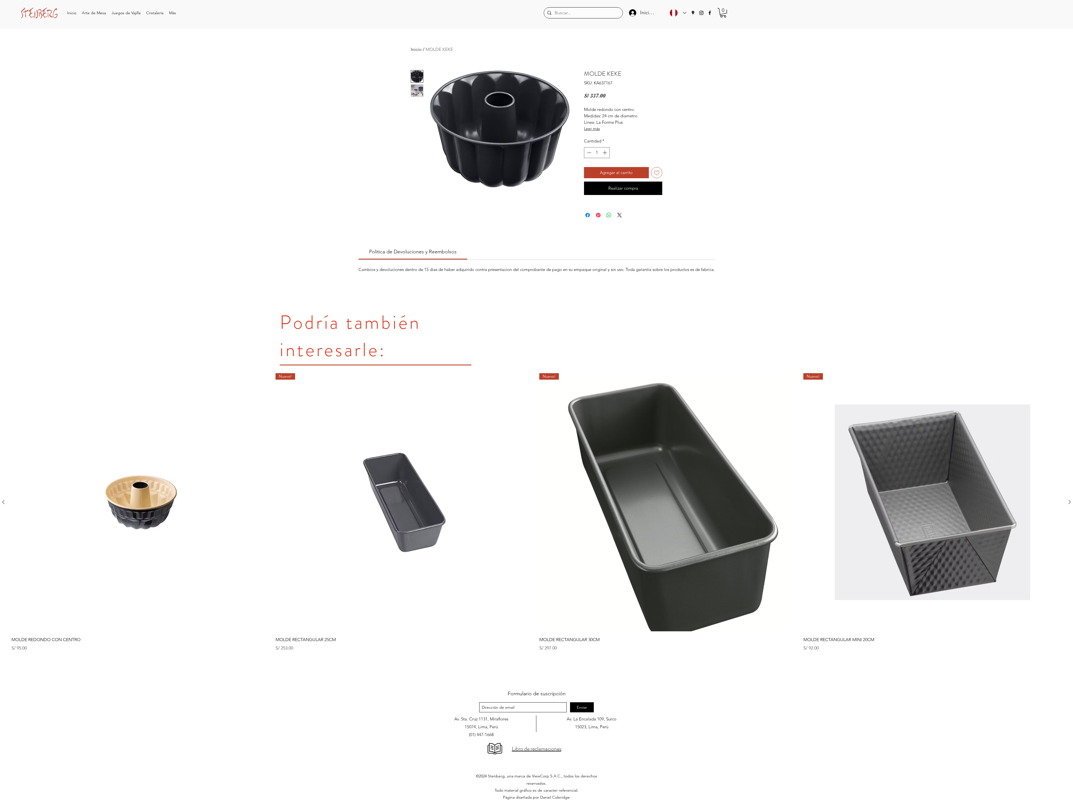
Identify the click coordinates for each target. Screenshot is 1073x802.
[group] (536, 526)
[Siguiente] (1069, 502)
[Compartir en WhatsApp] (609, 215)
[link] (413, 252)
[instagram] (701, 13)
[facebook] (710, 13)
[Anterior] (3, 502)
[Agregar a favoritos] (657, 173)
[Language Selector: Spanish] (676, 13)
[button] (94, 13)
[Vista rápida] (140, 502)
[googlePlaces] (693, 13)
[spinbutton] (597, 152)
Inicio (416, 49)
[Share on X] (619, 215)
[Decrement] (588, 152)
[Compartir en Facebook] (587, 215)
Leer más (592, 128)
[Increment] (605, 152)
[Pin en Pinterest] (598, 215)
